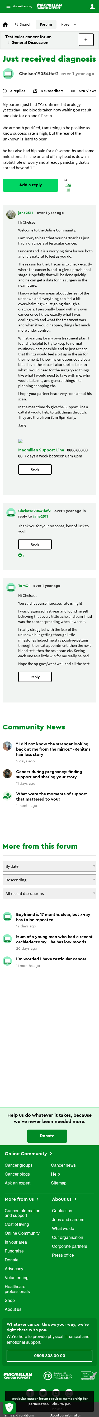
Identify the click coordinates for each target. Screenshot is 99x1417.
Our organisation (67, 1238)
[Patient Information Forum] (89, 1375)
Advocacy (14, 1269)
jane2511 (26, 213)
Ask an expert (17, 1183)
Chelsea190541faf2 (39, 73)
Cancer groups (18, 1166)
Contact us (62, 1211)
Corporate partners (69, 1247)
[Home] (49, 6)
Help (55, 1174)
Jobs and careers (68, 1220)
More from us (20, 1199)
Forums (46, 24)
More (17, 6)
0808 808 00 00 (49, 1356)
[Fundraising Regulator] (57, 1375)
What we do (63, 1229)
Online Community (26, 1153)
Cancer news (63, 1166)
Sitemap (59, 1183)
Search (25, 24)
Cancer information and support (22, 1213)
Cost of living (17, 1225)
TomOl (24, 586)
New (86, 39)
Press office (63, 1256)
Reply (35, 469)
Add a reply (30, 185)
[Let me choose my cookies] (9, 1407)
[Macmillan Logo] (17, 1375)
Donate (47, 1136)
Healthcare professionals (17, 1289)
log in (68, 187)
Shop (10, 1301)
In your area (16, 1242)
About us (13, 1310)
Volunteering (17, 1278)
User (92, 6)
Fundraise (14, 1251)
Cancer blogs (17, 1174)
